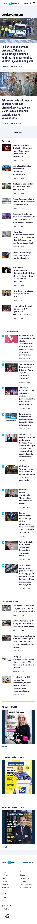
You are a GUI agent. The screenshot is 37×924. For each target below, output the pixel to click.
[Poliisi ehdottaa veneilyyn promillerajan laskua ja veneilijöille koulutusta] (6, 257)
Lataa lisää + (18, 132)
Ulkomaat (5, 124)
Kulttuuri (5, 891)
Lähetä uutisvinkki (26, 884)
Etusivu (22, 875)
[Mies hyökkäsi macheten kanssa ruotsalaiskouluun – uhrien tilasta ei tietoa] (6, 188)
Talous (4, 878)
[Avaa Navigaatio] (34, 3)
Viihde (4, 900)
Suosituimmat (24, 878)
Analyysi (4, 881)
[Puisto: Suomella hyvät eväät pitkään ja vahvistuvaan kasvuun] (6, 296)
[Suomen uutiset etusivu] (10, 3)
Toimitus (23, 881)
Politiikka (5, 67)
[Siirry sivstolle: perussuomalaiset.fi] (9, 916)
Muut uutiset (6, 888)
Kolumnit (5, 897)
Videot (4, 894)
